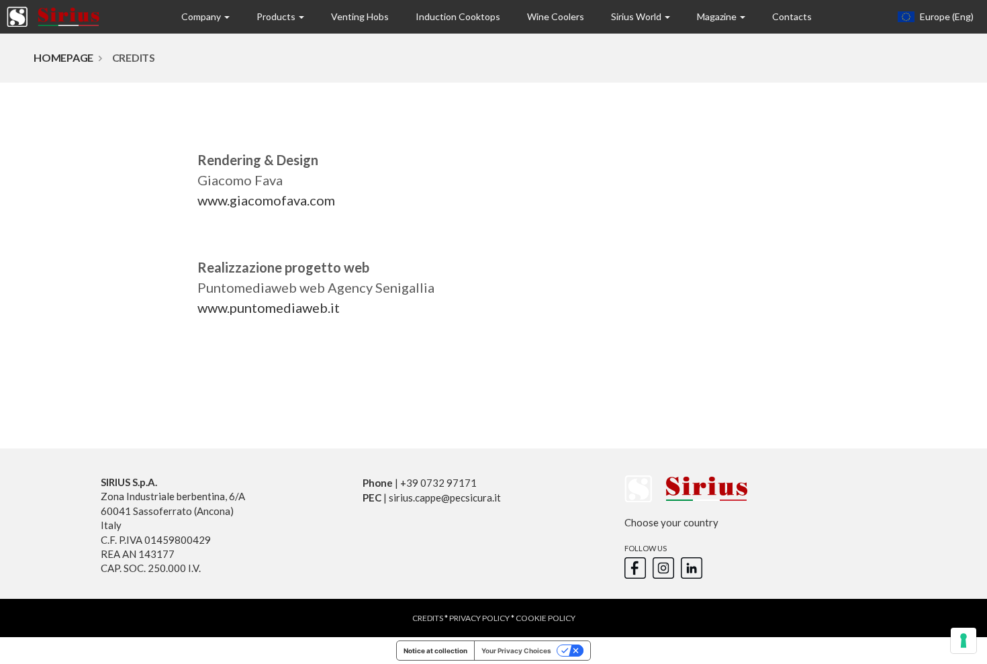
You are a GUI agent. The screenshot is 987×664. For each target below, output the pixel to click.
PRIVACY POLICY (479, 618)
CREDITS (427, 618)
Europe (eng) (946, 16)
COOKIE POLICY (545, 618)
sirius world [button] (637, 16)
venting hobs (360, 16)
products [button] (276, 16)
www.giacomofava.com (266, 200)
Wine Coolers (555, 16)
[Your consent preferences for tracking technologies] (963, 640)
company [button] (202, 16)
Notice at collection (435, 651)
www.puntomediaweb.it (268, 307)
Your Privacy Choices (516, 651)
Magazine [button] (718, 16)
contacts (792, 16)
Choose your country (671, 522)
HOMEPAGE (63, 57)
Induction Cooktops (458, 16)
